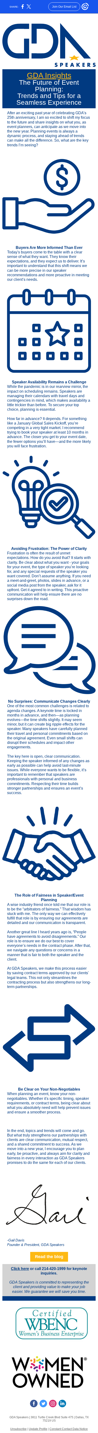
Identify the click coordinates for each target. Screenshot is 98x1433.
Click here (20, 1269)
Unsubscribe (18, 1429)
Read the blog (49, 1256)
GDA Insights (49, 75)
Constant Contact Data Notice (68, 1429)
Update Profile (38, 1429)
